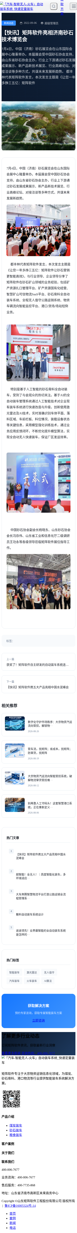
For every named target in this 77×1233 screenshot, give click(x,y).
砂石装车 (15, 1130)
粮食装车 (15, 1135)
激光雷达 (32, 972)
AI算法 (48, 980)
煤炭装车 (15, 1125)
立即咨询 (38, 1020)
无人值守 (49, 972)
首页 (12, 1213)
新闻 (12, 1223)
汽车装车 (14, 980)
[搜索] (53, 6)
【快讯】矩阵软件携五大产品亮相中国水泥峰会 (38, 687)
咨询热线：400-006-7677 (38, 1053)
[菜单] (73, 6)
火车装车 (32, 980)
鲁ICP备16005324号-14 (20, 1205)
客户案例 (8, 1144)
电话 (12, 1227)
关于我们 (8, 1153)
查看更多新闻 (11, 1053)
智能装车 (14, 972)
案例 (12, 1218)
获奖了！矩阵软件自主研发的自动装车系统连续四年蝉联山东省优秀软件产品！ (38, 665)
